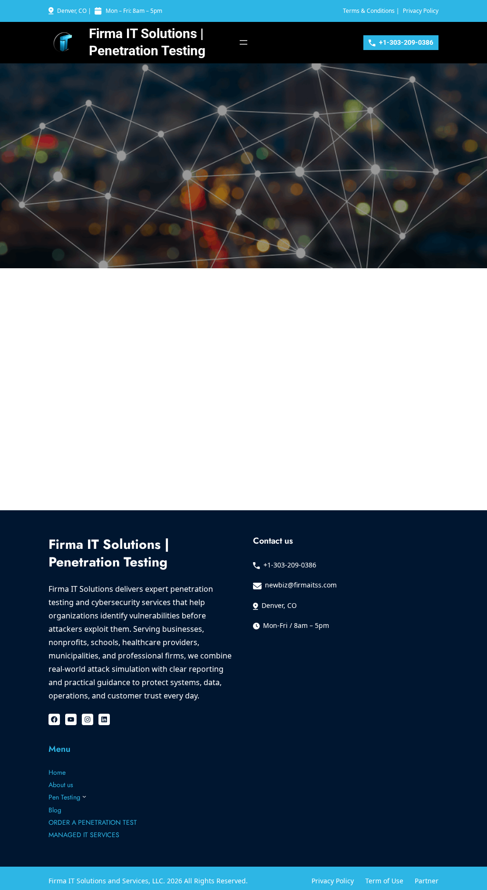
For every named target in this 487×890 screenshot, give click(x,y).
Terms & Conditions (369, 11)
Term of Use (384, 880)
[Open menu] (243, 42)
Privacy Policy (420, 11)
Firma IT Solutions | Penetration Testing (109, 553)
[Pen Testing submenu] (84, 796)
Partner (426, 880)
